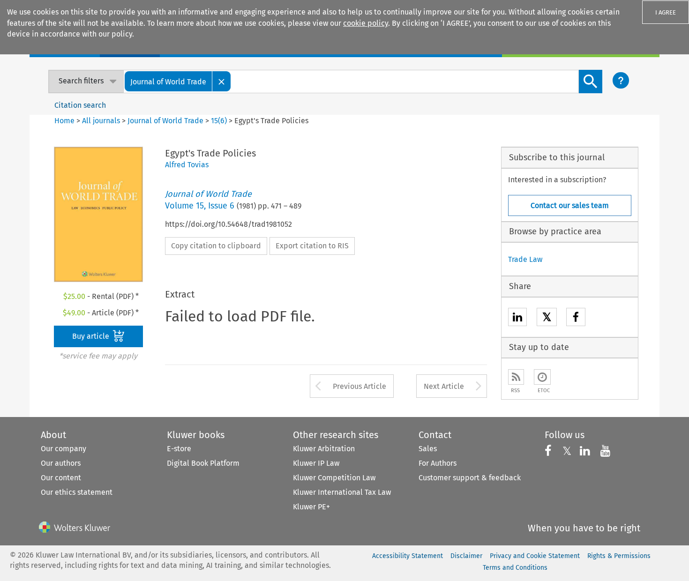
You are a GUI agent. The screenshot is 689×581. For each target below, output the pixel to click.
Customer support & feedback (470, 477)
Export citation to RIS (312, 245)
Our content (61, 477)
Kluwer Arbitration (324, 448)
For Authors (438, 463)
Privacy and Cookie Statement (535, 556)
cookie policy (365, 23)
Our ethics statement (76, 492)
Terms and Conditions (515, 568)
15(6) (219, 120)
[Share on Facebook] (575, 318)
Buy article (91, 336)
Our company (63, 448)
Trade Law (525, 259)
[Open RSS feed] (516, 377)
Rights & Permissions (619, 556)
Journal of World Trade (165, 120)
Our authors (61, 463)
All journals (102, 120)
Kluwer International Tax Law (342, 492)
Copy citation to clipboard (216, 245)
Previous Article (359, 386)
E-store (179, 448)
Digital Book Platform (203, 463)
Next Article (444, 386)
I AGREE (665, 12)
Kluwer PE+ (311, 506)
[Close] (221, 81)
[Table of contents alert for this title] (542, 377)
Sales (428, 448)
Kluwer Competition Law (334, 477)
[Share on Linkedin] (517, 318)
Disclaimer (466, 556)
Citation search (80, 105)
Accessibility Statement (407, 556)
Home (64, 120)
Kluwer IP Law (316, 463)
